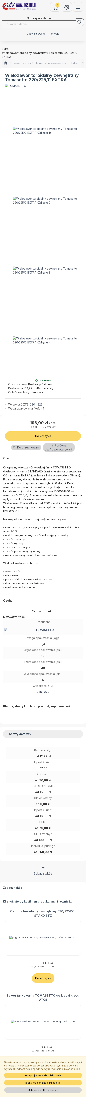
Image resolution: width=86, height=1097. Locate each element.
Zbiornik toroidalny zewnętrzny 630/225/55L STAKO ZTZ (43, 913)
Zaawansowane (36, 33)
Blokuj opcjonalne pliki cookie (43, 1082)
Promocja (53, 33)
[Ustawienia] (67, 7)
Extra (74, 63)
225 (40, 404)
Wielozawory (22, 63)
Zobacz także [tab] (43, 873)
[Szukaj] (80, 22)
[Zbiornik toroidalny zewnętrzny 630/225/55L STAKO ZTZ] (43, 938)
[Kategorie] (78, 7)
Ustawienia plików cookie (43, 1090)
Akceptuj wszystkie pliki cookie (43, 1075)
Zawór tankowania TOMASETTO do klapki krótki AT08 (43, 998)
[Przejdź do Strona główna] (5, 63)
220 (33, 404)
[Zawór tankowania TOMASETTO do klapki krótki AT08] (43, 1022)
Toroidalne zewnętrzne (51, 63)
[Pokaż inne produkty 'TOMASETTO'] (15, 86)
